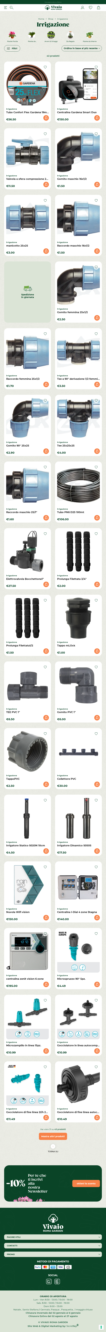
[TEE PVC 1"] (27, 685)
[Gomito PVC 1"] (78, 685)
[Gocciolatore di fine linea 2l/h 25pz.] (27, 1084)
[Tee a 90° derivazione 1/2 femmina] (78, 351)
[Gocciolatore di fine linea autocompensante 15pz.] (78, 1084)
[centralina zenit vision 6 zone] (27, 951)
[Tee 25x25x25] (78, 418)
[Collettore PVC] (78, 751)
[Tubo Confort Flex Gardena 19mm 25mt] (27, 85)
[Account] (82, 7)
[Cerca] (11, 7)
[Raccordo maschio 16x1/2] (78, 218)
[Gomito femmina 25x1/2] (78, 285)
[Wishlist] (90, 7)
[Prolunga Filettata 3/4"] (78, 551)
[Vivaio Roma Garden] (53, 7)
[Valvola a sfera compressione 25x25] (27, 151)
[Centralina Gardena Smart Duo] (78, 85)
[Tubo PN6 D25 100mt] (78, 485)
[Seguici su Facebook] (57, 1281)
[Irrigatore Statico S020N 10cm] (27, 818)
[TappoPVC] (27, 751)
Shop (50, 19)
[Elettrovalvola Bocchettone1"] (27, 551)
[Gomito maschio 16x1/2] (78, 151)
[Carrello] (98, 7)
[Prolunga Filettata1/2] (27, 618)
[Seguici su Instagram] (49, 1281)
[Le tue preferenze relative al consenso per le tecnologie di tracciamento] (101, 1327)
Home (41, 19)
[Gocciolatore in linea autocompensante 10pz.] (78, 1018)
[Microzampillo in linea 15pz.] (27, 1018)
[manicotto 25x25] (27, 218)
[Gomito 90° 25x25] (27, 418)
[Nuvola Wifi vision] (27, 884)
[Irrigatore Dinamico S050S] (78, 818)
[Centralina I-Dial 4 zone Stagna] (78, 884)
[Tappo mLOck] (78, 618)
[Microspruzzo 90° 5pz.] (78, 951)
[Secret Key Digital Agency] (72, 1326)
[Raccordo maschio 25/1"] (27, 485)
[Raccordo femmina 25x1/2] (27, 351)
